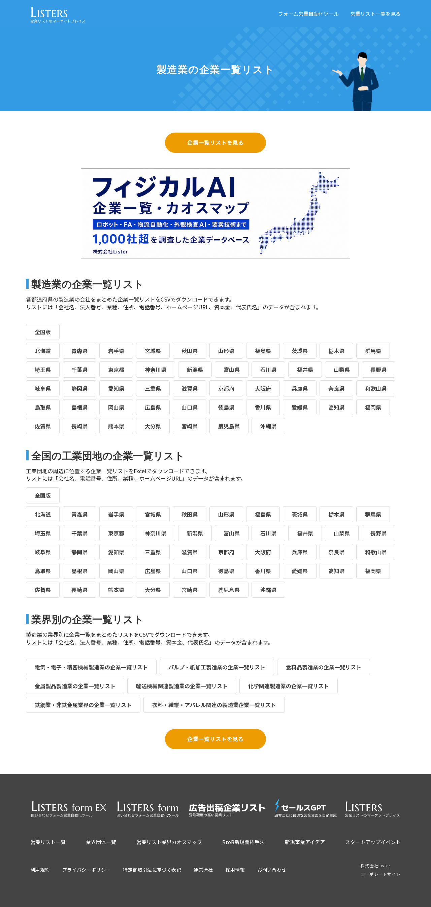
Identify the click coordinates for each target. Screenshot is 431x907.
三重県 (153, 388)
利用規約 (40, 869)
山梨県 (342, 369)
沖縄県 (268, 426)
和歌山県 (376, 388)
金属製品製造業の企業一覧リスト (75, 686)
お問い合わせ (271, 869)
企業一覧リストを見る (215, 142)
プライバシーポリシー (86, 869)
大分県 (153, 426)
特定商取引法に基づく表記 (152, 869)
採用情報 (235, 869)
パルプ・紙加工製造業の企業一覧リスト (216, 667)
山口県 (189, 407)
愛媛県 (300, 407)
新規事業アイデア (305, 841)
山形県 (226, 351)
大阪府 (263, 388)
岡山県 (116, 407)
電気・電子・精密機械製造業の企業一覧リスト (91, 667)
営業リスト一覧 (48, 841)
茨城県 (300, 351)
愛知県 (116, 388)
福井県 (305, 369)
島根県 (79, 407)
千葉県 (79, 369)
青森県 (79, 351)
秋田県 (189, 351)
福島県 (263, 351)
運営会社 (203, 869)
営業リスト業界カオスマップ (169, 841)
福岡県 (373, 407)
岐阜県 (43, 388)
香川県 (263, 407)
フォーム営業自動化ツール (308, 13)
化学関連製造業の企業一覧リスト (288, 686)
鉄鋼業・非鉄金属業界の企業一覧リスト (83, 705)
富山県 (232, 369)
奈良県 (336, 388)
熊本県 (116, 426)
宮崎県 (189, 426)
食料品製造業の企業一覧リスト (323, 667)
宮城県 (153, 351)
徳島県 (226, 407)
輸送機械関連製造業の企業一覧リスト (182, 686)
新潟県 (195, 369)
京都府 (226, 388)
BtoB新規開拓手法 (243, 841)
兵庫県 (300, 388)
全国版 (43, 332)
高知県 (336, 407)
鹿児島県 (229, 426)
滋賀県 (189, 388)
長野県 (378, 369)
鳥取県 (43, 407)
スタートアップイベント (373, 841)
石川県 (268, 369)
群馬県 (373, 351)
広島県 (153, 407)
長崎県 (79, 426)
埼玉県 (43, 369)
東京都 (116, 369)
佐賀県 (43, 426)
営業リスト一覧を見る (375, 13)
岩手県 (116, 351)
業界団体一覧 (101, 841)
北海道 (43, 351)
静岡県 (79, 388)
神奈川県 (155, 369)
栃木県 (336, 351)
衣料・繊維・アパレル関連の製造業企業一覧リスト (214, 705)
